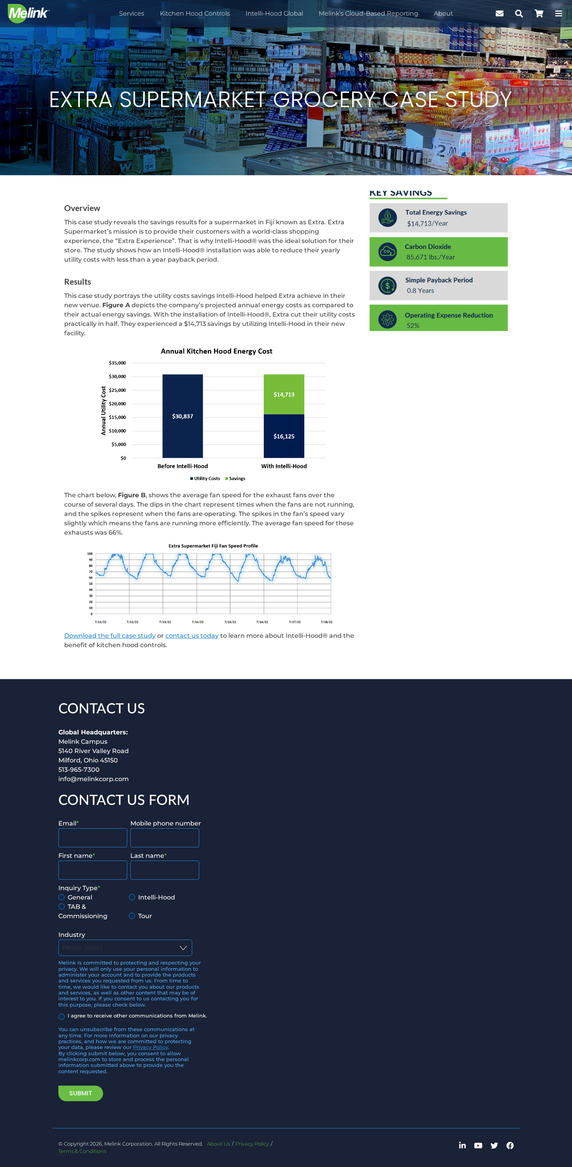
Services (131, 13)
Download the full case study (110, 635)
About (443, 13)
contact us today (192, 635)
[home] (29, 13)
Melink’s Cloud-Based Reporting (368, 13)
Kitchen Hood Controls (195, 13)
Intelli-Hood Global (274, 13)
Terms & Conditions (82, 1151)
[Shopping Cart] (539, 13)
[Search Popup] (519, 13)
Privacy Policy (150, 1047)
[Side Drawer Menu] (558, 13)
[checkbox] (128, 907)
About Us (218, 1144)
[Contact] (499, 13)
